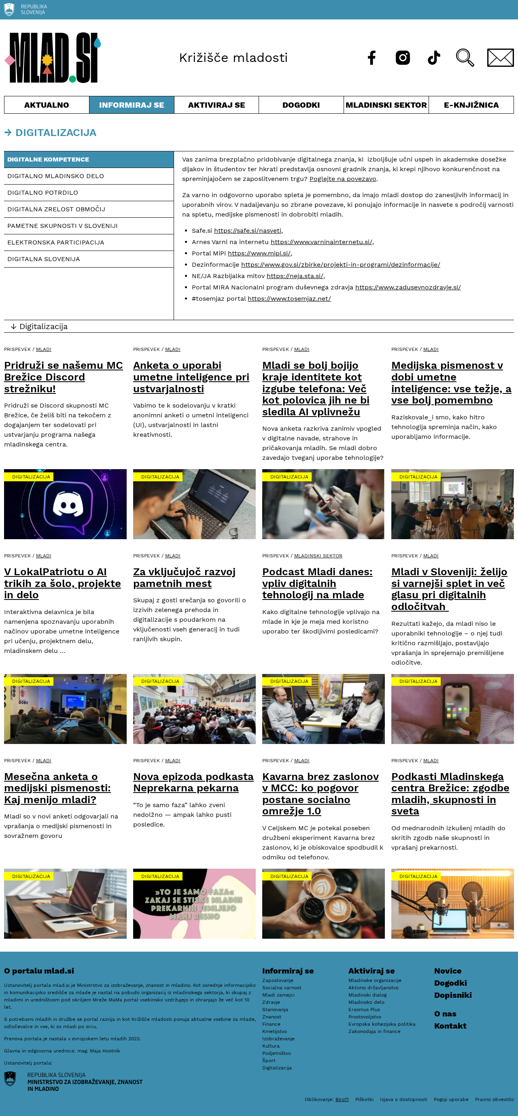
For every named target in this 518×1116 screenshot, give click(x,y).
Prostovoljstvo (364, 1017)
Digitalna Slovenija (43, 259)
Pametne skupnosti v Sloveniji (62, 226)
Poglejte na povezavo (343, 179)
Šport (269, 1060)
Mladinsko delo (366, 1002)
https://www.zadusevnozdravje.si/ (408, 287)
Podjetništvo (276, 1053)
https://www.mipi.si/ (259, 253)
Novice (448, 971)
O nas (445, 1013)
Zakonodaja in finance (374, 1031)
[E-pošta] (500, 58)
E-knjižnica (471, 105)
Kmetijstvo (274, 1031)
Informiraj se (131, 106)
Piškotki (364, 1099)
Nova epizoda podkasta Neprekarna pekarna (193, 782)
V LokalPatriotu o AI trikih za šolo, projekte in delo (62, 583)
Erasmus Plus (364, 1009)
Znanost (271, 1017)
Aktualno (48, 106)
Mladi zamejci (278, 995)
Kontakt (450, 1026)
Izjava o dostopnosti (403, 1099)
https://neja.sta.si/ (295, 276)
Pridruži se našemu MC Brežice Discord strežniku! (63, 376)
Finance (271, 1024)
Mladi (43, 349)
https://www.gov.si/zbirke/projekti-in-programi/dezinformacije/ (340, 264)
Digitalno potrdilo (42, 192)
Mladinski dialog (367, 995)
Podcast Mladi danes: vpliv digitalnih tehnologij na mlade (317, 583)
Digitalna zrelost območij (56, 209)
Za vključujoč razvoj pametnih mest (184, 577)
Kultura (271, 1046)
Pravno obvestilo (494, 1099)
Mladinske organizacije (374, 980)
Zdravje (271, 1002)
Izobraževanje (278, 1039)
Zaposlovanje (277, 980)
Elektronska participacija (55, 242)
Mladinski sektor (386, 106)
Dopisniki (453, 995)
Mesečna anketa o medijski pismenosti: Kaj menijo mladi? (57, 788)
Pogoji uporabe (451, 1099)
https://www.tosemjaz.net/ (289, 298)
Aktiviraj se (216, 106)
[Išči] (465, 58)
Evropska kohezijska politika (382, 1024)
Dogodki (301, 105)
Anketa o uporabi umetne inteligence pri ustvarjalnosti (191, 376)
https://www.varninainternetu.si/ (321, 242)
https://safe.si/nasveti (247, 230)
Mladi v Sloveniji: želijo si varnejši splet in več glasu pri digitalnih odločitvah (449, 588)
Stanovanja (275, 1009)
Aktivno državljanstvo (373, 988)
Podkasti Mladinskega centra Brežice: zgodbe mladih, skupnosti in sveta (450, 793)
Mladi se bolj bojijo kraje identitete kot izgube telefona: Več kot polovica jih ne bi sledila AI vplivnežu (315, 388)
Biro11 (342, 1099)
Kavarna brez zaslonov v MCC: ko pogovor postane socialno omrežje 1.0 (320, 793)
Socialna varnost (281, 988)
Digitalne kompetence (48, 159)
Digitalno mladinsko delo (56, 176)
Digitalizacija (31, 477)
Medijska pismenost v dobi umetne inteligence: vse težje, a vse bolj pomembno (451, 382)
